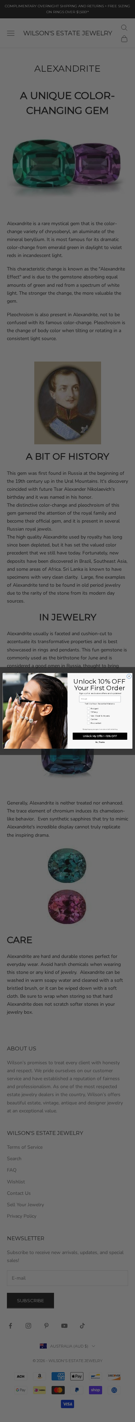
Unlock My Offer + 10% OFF (100, 736)
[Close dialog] (129, 676)
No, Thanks (100, 742)
